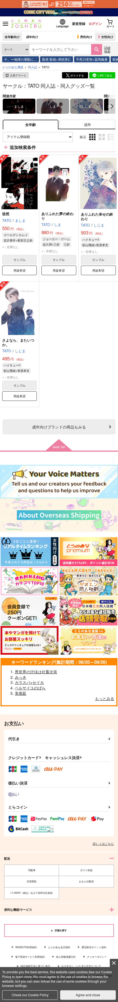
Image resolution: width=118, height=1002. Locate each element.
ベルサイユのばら (30, 687)
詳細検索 (107, 49)
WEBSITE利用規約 (26, 947)
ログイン (95, 23)
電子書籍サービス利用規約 (30, 957)
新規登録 (78, 23)
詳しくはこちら (103, 843)
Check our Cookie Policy (30, 994)
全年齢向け (12, 36)
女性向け (107, 36)
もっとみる (104, 698)
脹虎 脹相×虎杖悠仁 (56, 59)
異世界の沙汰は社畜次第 (36, 671)
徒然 (5, 213)
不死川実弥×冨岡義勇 (92, 59)
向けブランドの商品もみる (59, 427)
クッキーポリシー (97, 957)
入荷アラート (18, 75)
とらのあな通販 (12, 67)
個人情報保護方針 (66, 957)
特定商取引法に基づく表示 (35, 966)
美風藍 (20, 693)
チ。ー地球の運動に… (20, 59)
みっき (20, 677)
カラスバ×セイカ (29, 682)
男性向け (86, 36)
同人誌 (32, 67)
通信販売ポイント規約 (94, 947)
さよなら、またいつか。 (18, 342)
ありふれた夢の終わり (57, 216)
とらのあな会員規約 (59, 947)
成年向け (32, 36)
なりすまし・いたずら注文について (81, 966)
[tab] (87, 124)
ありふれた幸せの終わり (97, 216)
